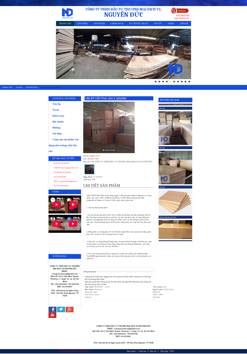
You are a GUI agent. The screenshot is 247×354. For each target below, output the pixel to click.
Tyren (55, 109)
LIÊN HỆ (184, 23)
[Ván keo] (175, 133)
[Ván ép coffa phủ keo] (175, 195)
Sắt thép (57, 133)
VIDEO (171, 23)
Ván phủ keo (32, 87)
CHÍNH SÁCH (116, 23)
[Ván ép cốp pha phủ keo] (175, 168)
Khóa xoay (58, 115)
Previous (156, 172)
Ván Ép (19, 87)
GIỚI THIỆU (82, 23)
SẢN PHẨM (99, 23)
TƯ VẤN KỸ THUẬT (138, 23)
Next (194, 172)
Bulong (56, 127)
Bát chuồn (58, 121)
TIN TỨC (158, 23)
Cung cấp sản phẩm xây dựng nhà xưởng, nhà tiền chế (64, 145)
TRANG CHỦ (65, 23)
